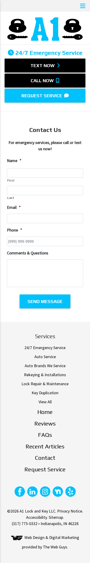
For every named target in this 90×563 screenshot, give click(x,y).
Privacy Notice (69, 511)
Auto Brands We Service (45, 365)
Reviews (45, 423)
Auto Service (45, 356)
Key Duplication (45, 392)
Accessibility (36, 517)
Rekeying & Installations (45, 374)
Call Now (43, 80)
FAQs (45, 435)
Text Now (43, 65)
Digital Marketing (64, 537)
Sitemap (56, 517)
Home (45, 412)
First (10, 180)
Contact (45, 457)
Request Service (42, 95)
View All (45, 401)
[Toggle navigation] (82, 6)
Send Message (45, 301)
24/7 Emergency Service (45, 347)
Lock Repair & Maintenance (45, 383)
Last (10, 198)
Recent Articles (45, 446)
